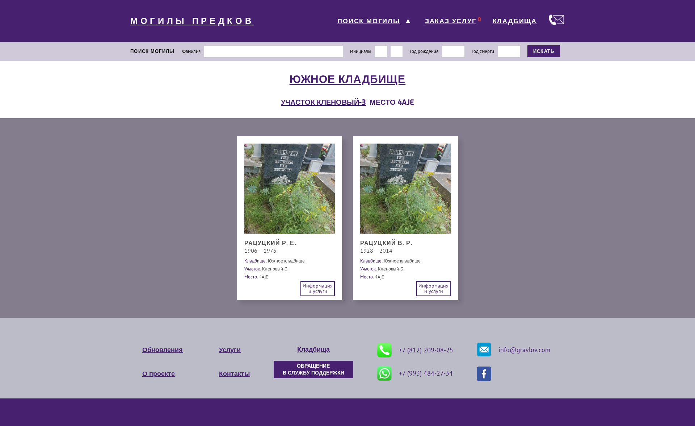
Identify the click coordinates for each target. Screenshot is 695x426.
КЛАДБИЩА (515, 21)
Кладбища (313, 349)
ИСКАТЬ (544, 51)
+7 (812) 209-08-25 (426, 350)
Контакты (234, 373)
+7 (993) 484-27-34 (426, 373)
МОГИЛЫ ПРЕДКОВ (192, 21)
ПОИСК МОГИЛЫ (368, 21)
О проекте (158, 373)
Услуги (230, 350)
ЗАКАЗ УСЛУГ (450, 21)
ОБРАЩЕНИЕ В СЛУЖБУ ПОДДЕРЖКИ (313, 369)
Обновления (162, 350)
